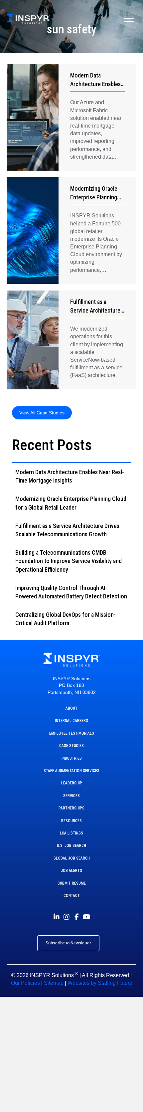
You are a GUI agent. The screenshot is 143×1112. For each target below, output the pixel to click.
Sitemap (54, 983)
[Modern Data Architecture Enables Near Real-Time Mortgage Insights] (33, 117)
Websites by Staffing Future (100, 983)
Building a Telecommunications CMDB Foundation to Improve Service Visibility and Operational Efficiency (68, 561)
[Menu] (128, 19)
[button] (42, 412)
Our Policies (25, 983)
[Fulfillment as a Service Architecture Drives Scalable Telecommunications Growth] (33, 340)
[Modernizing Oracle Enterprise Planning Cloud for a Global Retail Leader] (33, 230)
